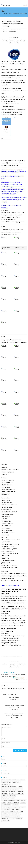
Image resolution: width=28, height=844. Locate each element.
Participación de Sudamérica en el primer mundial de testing (14, 706)
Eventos (5, 31)
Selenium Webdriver (7, 813)
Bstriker (16, 656)
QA (12, 809)
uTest (12, 818)
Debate (4, 791)
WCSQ (21, 656)
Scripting (5, 811)
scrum (12, 811)
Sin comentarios (13, 31)
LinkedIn (16, 802)
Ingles (12, 795)
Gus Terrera (6, 30)
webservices (5, 820)
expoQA (20, 793)
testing (17, 813)
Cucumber (13, 789)
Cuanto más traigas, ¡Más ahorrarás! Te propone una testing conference (14, 714)
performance (6, 807)
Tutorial (5, 818)
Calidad (5, 789)
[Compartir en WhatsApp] (17, 43)
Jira (4, 802)
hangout (5, 795)
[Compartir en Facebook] (7, 40)
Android (21, 780)
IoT (18, 656)
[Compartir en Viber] (17, 40)
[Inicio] (1, 13)
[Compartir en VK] (20, 40)
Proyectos (5, 809)
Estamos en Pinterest (14, 697)
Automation (16, 782)
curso (20, 789)
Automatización (11, 656)
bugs (20, 786)
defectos (12, 791)
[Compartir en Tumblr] (10, 43)
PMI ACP (14, 807)
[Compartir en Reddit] (24, 40)
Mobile (23, 802)
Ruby (18, 809)
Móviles (15, 804)
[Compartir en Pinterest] (10, 40)
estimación (12, 793)
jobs (9, 802)
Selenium (20, 811)
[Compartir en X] (3, 40)
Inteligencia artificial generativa (10, 800)
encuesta (20, 791)
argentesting (6, 782)
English (4, 793)
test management (7, 816)
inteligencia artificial (8, 798)
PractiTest (22, 807)
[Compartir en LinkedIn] (13, 40)
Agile (6, 656)
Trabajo (16, 816)
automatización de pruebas (9, 786)
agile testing (13, 780)
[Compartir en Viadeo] (14, 43)
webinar (19, 818)
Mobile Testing (6, 804)
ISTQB (23, 800)
